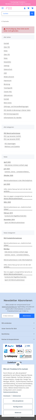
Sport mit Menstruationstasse (14, 222)
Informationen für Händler (13, 118)
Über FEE (7, 47)
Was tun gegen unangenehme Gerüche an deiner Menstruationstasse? (18, 197)
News (6, 51)
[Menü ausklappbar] (3, 7)
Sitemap (6, 66)
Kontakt (6, 43)
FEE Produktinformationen (13, 238)
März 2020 (7, 202)
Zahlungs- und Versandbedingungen (16, 106)
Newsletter (7, 62)
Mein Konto (8, 103)
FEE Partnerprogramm (11, 114)
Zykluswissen (8, 95)
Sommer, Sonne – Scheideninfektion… (17, 172)
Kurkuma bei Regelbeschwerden (15, 216)
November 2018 (9, 219)
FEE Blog (6, 249)
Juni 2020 (7, 184)
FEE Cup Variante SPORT (12, 139)
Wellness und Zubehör (12, 146)
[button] (24, 8)
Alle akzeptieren (18, 401)
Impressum (6, 396)
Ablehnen (18, 412)
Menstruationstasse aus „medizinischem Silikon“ (17, 208)
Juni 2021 (7, 169)
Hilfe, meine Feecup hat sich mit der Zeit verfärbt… (17, 190)
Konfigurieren (18, 407)
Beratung (7, 84)
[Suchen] (32, 13)
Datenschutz (17, 396)
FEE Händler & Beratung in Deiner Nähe (17, 110)
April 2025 (7, 162)
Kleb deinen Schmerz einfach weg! (16, 165)
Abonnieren (27, 316)
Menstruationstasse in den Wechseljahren (18, 180)
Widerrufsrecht (9, 77)
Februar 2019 (8, 213)
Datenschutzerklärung (10, 392)
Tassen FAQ (8, 92)
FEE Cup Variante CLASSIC (12, 136)
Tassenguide (8, 88)
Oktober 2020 (8, 175)
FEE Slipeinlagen (10, 144)
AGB (5, 73)
